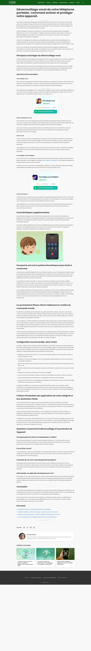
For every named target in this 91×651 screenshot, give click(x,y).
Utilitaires (54, 2)
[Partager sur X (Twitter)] (34, 527)
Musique (72, 2)
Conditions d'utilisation (36, 577)
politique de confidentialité (49, 577)
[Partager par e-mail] (30, 527)
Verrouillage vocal (47, 94)
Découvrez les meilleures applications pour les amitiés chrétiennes (65, 563)
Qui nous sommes (62, 577)
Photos (48, 2)
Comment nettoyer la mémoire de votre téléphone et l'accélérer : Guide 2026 (45, 563)
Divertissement (63, 2)
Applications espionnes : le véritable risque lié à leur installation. (34, 509)
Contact (27, 577)
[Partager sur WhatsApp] (27, 527)
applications (41, 2)
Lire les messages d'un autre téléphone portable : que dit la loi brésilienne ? (37, 517)
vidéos (78, 2)
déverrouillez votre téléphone (50, 160)
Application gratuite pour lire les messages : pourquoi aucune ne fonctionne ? (38, 512)
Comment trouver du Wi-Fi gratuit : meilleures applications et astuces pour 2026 (25, 563)
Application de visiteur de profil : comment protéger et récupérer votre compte (39, 514)
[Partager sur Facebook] (24, 527)
